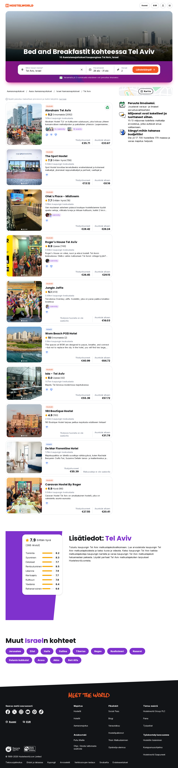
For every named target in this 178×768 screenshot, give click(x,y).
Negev (98, 651)
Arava (41, 660)
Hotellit (77, 718)
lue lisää (62, 99)
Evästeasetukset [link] (120, 762)
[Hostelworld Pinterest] (34, 712)
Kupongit (51, 762)
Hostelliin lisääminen (152, 740)
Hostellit (77, 711)
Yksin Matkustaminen (118, 740)
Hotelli (49, 329)
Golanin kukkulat (19, 660)
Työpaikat (148, 725)
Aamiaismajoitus (81, 725)
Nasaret (137, 651)
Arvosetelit (65, 762)
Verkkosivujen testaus (85, 762)
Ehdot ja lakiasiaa (35, 762)
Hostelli (49, 106)
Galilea (63, 651)
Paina (145, 718)
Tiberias (80, 651)
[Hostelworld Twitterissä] (14, 712)
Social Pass (113, 711)
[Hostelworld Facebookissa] (8, 712)
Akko (56, 660)
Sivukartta (104, 762)
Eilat (32, 651)
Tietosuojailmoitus (14, 762)
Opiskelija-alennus (117, 747)
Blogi (110, 718)
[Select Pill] (163, 5)
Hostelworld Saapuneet (154, 754)
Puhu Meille (79, 740)
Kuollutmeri (117, 651)
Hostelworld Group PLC (154, 711)
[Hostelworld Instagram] (21, 712)
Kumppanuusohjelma (152, 747)
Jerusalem (15, 651)
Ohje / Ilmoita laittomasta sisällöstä (85, 747)
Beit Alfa (73, 660)
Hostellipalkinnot (116, 733)
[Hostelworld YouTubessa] (28, 712)
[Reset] (81, 69)
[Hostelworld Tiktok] (41, 712)
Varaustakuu (114, 725)
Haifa (47, 651)
